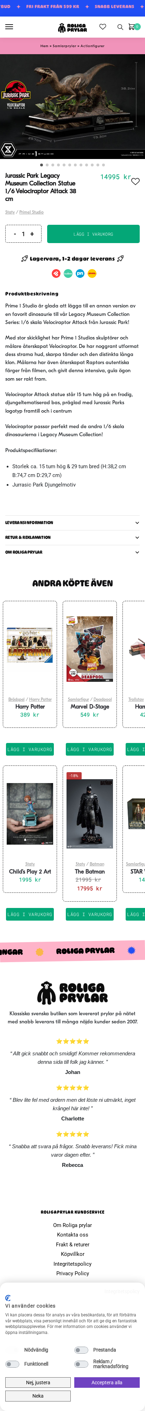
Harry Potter (40, 700)
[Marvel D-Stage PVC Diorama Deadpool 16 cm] (89, 649)
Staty (10, 212)
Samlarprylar (64, 46)
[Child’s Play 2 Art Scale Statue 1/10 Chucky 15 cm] (30, 813)
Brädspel (16, 700)
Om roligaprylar (24, 552)
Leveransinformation (29, 523)
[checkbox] (12, 1350)
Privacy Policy (72, 1273)
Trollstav (136, 700)
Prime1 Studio (31, 212)
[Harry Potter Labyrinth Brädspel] (30, 649)
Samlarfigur (78, 700)
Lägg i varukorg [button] (29, 749)
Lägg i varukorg (93, 234)
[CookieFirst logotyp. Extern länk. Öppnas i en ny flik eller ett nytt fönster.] (8, 1298)
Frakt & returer (72, 1244)
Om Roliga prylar (72, 1225)
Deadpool (103, 700)
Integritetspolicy (72, 1264)
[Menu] (15, 27)
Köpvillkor (72, 1254)
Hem (44, 46)
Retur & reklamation (28, 537)
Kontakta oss (72, 1235)
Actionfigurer (93, 46)
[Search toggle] (120, 27)
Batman (97, 864)
